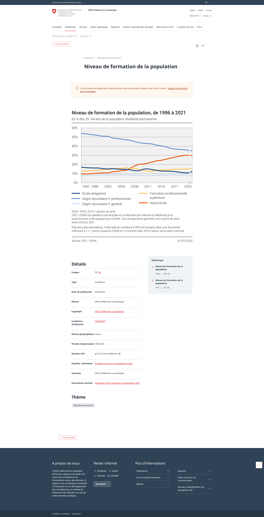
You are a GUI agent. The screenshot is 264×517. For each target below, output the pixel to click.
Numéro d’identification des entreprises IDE (191, 488)
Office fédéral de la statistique (102, 10)
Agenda (139, 484)
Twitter (115, 471)
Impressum (76, 514)
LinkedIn (114, 475)
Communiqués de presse (148, 477)
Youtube (101, 475)
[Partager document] (202, 45)
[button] (57, 27)
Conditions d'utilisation (61, 514)
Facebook (101, 471)
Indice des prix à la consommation (187, 479)
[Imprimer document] (197, 45)
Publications (142, 471)
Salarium (182, 471)
